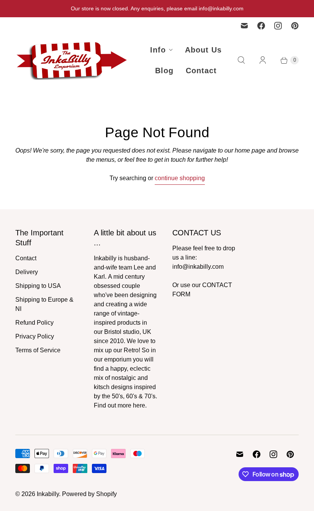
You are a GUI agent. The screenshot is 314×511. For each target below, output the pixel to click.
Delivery (26, 272)
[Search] (241, 60)
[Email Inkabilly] (244, 25)
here (139, 405)
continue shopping (180, 178)
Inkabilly (48, 494)
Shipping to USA (38, 286)
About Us (203, 50)
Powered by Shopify (89, 494)
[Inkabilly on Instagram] (278, 25)
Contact (201, 70)
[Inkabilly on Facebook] (261, 25)
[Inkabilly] (72, 60)
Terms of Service (38, 350)
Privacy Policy (34, 336)
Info (158, 50)
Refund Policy (34, 322)
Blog (164, 70)
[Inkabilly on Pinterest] (294, 25)
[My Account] (262, 60)
